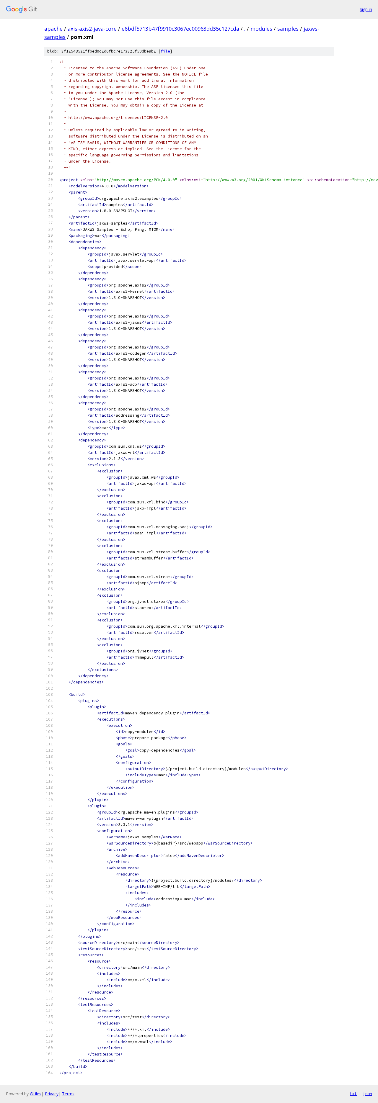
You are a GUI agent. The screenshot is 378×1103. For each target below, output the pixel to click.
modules (261, 28)
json (367, 1093)
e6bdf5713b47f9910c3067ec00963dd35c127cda (180, 28)
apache (53, 28)
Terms (68, 1094)
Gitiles (35, 1094)
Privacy (51, 1094)
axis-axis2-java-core (92, 28)
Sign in (366, 9)
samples (288, 28)
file (165, 51)
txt (353, 1093)
